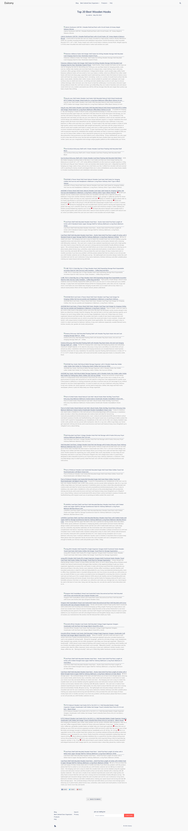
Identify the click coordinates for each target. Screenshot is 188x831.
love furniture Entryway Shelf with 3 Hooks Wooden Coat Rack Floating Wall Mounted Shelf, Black (91, 158)
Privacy (76, 814)
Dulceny (130, 826)
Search (76, 812)
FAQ (111, 3)
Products (104, 3)
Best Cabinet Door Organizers (89, 3)
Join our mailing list (99, 811)
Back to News (95, 799)
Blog (77, 3)
